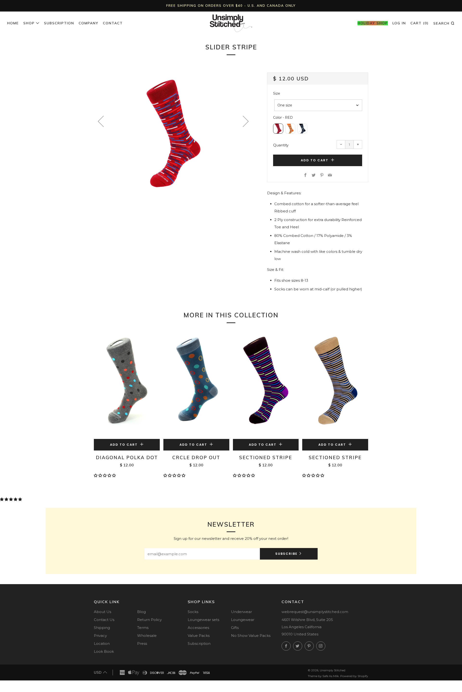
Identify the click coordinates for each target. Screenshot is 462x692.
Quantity (281, 145)
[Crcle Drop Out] (196, 384)
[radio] (278, 129)
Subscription (59, 23)
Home (13, 23)
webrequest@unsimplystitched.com (315, 611)
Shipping (102, 627)
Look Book (104, 651)
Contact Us (104, 619)
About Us (102, 611)
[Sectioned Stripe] (266, 384)
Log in (399, 23)
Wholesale (147, 635)
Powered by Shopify (354, 676)
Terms (142, 627)
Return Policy (149, 619)
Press (142, 643)
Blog (141, 611)
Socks (193, 611)
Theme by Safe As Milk (323, 676)
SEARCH (444, 23)
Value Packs (199, 635)
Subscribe (286, 553)
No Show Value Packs (250, 635)
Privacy (100, 635)
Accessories (198, 627)
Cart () (420, 23)
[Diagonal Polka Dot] (127, 384)
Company (88, 23)
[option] (173, 132)
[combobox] (318, 105)
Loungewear (242, 619)
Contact (113, 23)
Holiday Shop (373, 23)
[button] (105, 475)
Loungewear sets (203, 619)
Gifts (235, 627)
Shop (29, 23)
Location (102, 643)
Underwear (241, 611)
